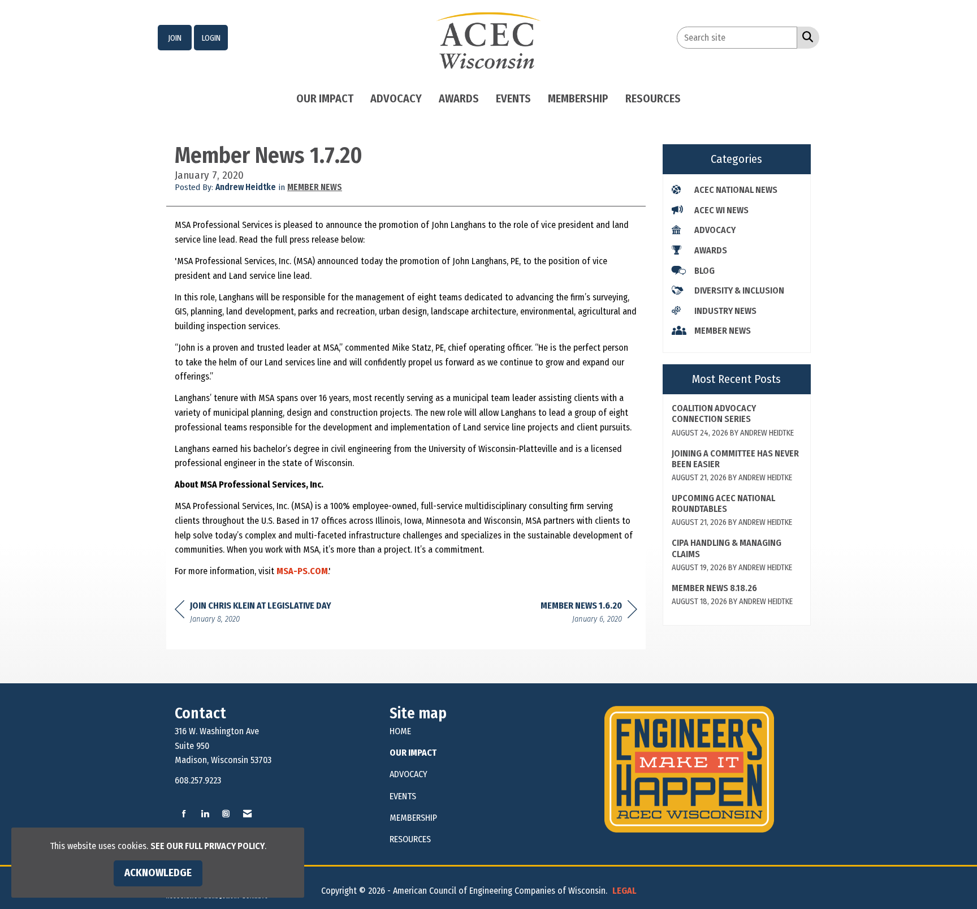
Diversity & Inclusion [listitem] (739, 290)
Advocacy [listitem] (715, 230)
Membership (578, 98)
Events (513, 98)
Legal (624, 890)
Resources (653, 98)
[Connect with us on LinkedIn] (205, 814)
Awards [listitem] (710, 250)
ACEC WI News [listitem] (721, 210)
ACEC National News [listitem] (735, 189)
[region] (589, 614)
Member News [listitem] (722, 330)
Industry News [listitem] (725, 310)
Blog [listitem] (704, 270)
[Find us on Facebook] (184, 814)
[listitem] (175, 38)
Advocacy (396, 98)
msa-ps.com (302, 571)
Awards (459, 98)
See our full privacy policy (207, 846)
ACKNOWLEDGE (158, 873)
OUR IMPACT (413, 752)
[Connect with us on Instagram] (226, 814)
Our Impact (324, 98)
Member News (314, 187)
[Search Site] (805, 37)
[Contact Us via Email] (247, 814)
